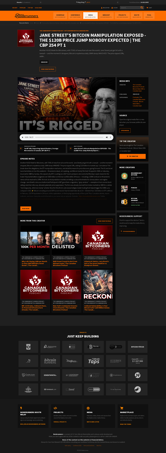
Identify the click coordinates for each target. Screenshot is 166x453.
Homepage (60, 16)
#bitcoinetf (43, 202)
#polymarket (102, 199)
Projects (122, 16)
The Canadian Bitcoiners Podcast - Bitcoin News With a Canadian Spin (60, 23)
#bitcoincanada (25, 202)
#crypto (95, 199)
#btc (55, 199)
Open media (125, 130)
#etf (78, 199)
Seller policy (68, 445)
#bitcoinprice (61, 199)
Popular (22, 8)
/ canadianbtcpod (27, 199)
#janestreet (43, 199)
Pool (149, 16)
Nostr (137, 16)
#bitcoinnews (87, 199)
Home (31, 23)
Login (115, 8)
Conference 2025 (77, 445)
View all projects (60, 422)
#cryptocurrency (53, 202)
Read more (25, 208)
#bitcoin (37, 199)
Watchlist (99, 445)
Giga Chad (38, 8)
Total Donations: (138, 2)
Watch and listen (93, 422)
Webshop (106, 16)
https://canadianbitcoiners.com (89, 196)
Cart (150, 8)
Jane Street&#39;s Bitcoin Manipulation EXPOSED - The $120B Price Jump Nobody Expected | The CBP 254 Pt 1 (111, 23)
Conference (75, 16)
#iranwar (51, 199)
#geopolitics (36, 202)
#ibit (81, 199)
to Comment (23, 2)
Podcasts (135, 97)
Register (106, 8)
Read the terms (125, 424)
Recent (14, 8)
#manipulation (72, 199)
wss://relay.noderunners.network (32, 424)
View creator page (47, 69)
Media (90, 16)
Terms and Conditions (89, 445)
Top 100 (30, 8)
